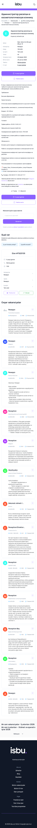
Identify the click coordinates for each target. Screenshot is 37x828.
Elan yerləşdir (18, 792)
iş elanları (20, 184)
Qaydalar (18, 777)
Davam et (18, 221)
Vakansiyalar (14, 21)
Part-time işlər (18, 803)
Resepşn (7, 23)
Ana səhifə (4, 21)
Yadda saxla (20, 79)
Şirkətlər (18, 770)
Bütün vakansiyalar (18, 785)
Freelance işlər (18, 800)
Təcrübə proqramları (19, 806)
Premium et (12, 293)
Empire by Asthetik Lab (17, 36)
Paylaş (15, 191)
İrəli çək (27, 293)
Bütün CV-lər (18, 788)
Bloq (18, 774)
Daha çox (16, 734)
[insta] (5, 818)
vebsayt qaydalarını (18, 227)
